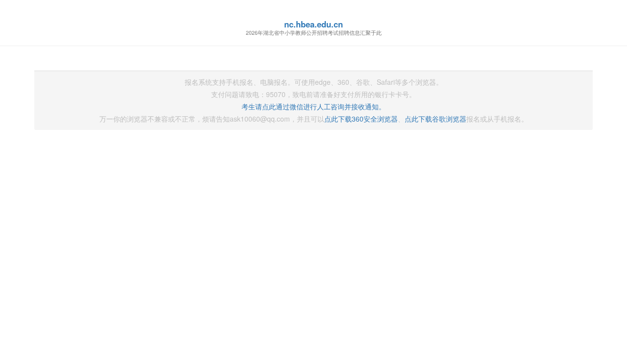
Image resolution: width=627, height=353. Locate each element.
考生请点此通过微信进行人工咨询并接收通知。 (313, 106)
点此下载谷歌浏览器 (435, 119)
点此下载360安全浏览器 (361, 119)
